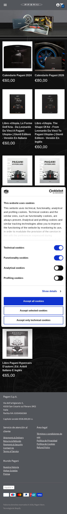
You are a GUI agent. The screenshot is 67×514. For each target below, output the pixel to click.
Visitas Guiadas (10, 470)
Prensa (6, 473)
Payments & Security (13, 444)
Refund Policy (43, 447)
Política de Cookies (46, 444)
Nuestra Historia (11, 467)
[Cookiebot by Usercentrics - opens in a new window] (49, 191)
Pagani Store (39, 504)
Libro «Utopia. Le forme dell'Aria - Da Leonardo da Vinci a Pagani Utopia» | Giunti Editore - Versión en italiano (17, 130)
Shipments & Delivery (13, 437)
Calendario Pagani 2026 (49, 75)
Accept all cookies (33, 301)
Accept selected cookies (33, 310)
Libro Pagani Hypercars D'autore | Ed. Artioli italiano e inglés (17, 367)
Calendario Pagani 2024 (17, 75)
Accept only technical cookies (33, 320)
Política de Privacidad (47, 440)
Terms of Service (11, 451)
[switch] (58, 257)
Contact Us (8, 447)
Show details (49, 291)
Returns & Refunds (12, 441)
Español (8, 487)
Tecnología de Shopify (12, 508)
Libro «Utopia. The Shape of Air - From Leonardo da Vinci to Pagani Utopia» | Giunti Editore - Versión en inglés (49, 132)
